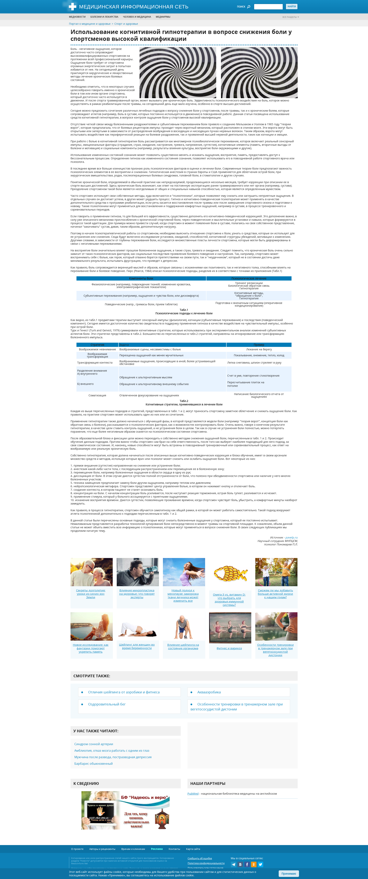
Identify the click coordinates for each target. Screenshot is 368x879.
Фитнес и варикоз (229, 648)
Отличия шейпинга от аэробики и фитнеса (124, 692)
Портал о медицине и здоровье (90, 24)
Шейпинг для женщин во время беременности (137, 646)
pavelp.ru (291, 537)
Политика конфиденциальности (206, 863)
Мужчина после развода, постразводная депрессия (113, 757)
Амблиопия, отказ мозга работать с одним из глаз (111, 750)
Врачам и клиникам (133, 849)
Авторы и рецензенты (102, 849)
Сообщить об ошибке (200, 858)
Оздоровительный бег (107, 704)
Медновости (77, 16)
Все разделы (290, 17)
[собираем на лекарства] (125, 814)
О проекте (77, 849)
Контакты (174, 849)
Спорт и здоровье (126, 24)
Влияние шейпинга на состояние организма (183, 646)
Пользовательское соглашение (205, 868)
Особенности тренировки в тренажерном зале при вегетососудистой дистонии (275, 650)
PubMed (193, 793)
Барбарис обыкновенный (93, 763)
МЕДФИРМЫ (163, 16)
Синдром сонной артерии (93, 744)
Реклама (157, 849)
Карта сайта (193, 849)
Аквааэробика (209, 692)
